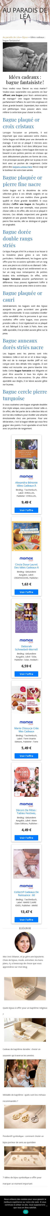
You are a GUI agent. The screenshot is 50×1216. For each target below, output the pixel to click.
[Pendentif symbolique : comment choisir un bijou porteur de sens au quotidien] (25, 1117)
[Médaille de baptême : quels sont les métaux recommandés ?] (25, 1073)
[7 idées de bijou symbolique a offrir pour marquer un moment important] (25, 1158)
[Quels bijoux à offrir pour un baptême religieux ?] (25, 988)
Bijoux (25, 37)
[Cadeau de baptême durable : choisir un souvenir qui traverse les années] (25, 1030)
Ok (25, 1212)
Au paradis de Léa (25, 13)
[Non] (46, 1205)
